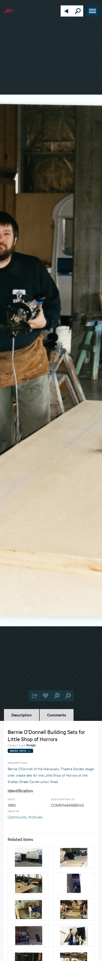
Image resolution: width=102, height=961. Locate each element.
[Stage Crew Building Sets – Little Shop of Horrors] (28, 936)
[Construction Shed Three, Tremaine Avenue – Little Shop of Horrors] (73, 909)
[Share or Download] (34, 695)
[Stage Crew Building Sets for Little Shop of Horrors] (28, 883)
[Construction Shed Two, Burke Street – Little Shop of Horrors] (28, 857)
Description (21, 714)
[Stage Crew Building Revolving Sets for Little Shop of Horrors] (28, 909)
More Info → (20, 750)
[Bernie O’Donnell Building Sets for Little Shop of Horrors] (73, 857)
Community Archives (25, 816)
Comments (56, 714)
